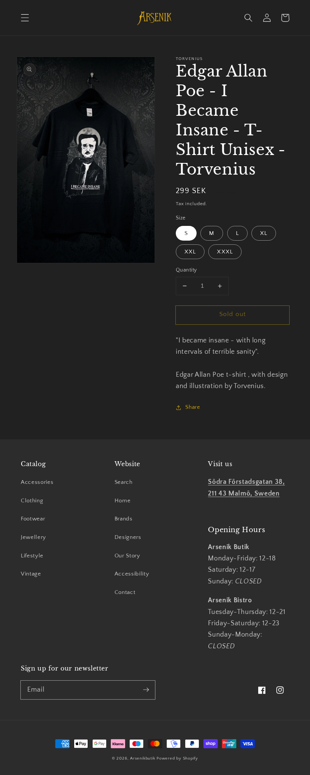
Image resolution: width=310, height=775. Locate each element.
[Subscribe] (146, 690)
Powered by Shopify (177, 758)
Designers (128, 537)
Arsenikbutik (142, 758)
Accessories (37, 482)
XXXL (224, 252)
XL (263, 233)
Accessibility (132, 574)
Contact (125, 592)
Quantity (186, 270)
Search (124, 482)
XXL (190, 252)
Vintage (31, 574)
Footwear (33, 519)
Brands (124, 519)
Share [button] (192, 407)
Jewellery (33, 537)
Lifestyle (32, 555)
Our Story (127, 555)
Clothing (32, 500)
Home (123, 500)
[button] (25, 18)
